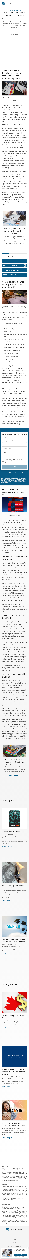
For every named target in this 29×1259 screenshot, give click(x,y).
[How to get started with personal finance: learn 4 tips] (14, 218)
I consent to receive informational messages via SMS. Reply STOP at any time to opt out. (15, 460)
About (14, 1239)
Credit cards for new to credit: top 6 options (14, 760)
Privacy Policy (20, 474)
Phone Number (7, 445)
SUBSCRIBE (14, 467)
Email (4, 437)
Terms (14, 1237)
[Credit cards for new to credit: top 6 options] (14, 751)
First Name (6, 452)
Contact (14, 1242)
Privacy (14, 1234)
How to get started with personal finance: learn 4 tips (14, 231)
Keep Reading (13, 247)
